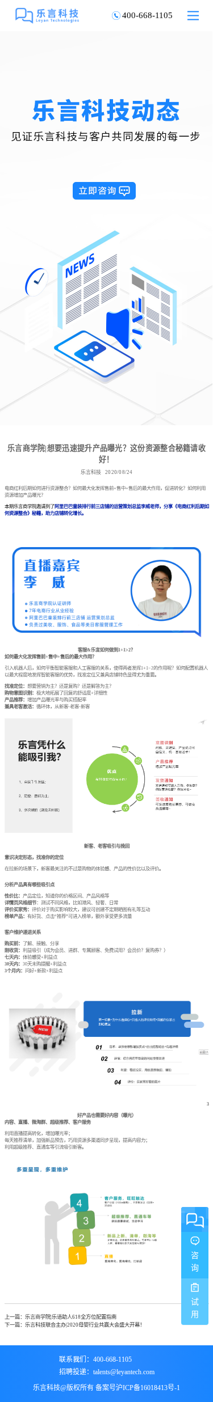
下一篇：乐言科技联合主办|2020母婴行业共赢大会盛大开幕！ (75, 1324)
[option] (106, 228)
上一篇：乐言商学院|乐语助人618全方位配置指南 (60, 1316)
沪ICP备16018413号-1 (148, 1387)
